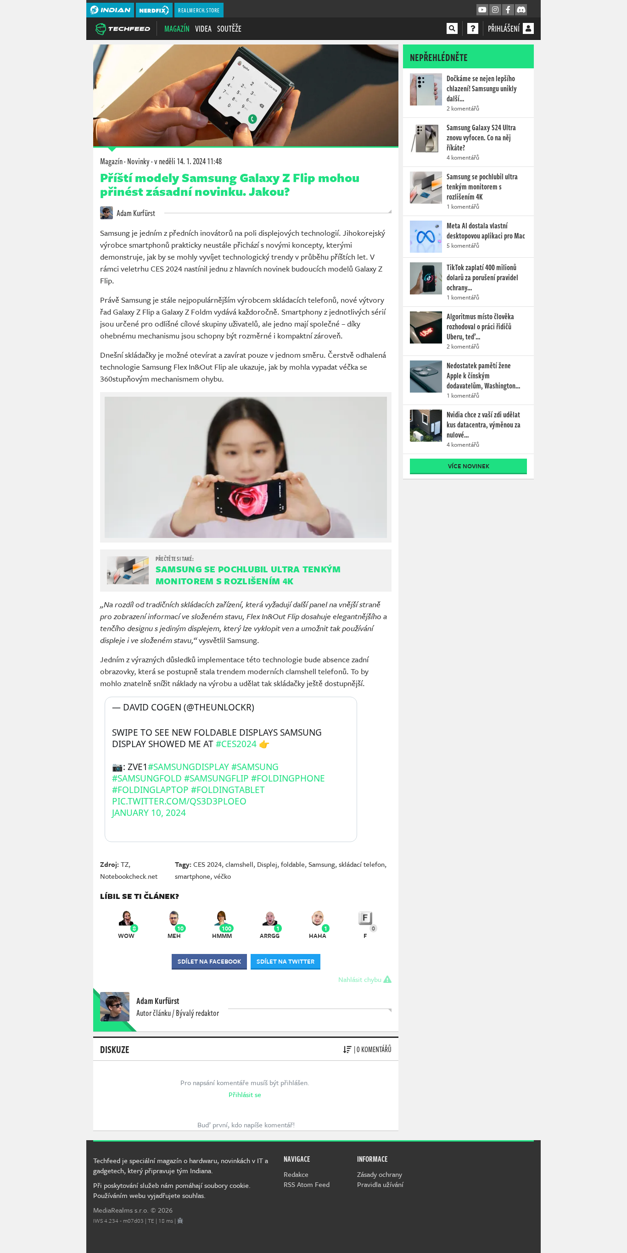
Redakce (296, 1174)
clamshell (239, 864)
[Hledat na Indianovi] (452, 28)
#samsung (255, 767)
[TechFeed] (122, 28)
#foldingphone (288, 778)
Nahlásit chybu (360, 979)
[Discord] (521, 10)
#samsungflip (216, 778)
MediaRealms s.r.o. (121, 1210)
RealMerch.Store (199, 10)
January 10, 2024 (149, 813)
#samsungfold (147, 778)
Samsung (321, 864)
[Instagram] (495, 10)
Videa (203, 28)
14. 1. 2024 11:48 (188, 161)
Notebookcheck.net (128, 876)
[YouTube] (482, 10)
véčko (222, 876)
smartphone (192, 876)
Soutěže (229, 28)
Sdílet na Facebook (209, 961)
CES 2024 (207, 864)
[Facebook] (508, 10)
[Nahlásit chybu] (180, 1220)
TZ (125, 864)
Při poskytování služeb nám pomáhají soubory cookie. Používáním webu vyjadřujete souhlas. (172, 1190)
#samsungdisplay (188, 767)
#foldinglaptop (150, 790)
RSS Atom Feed (307, 1184)
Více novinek (468, 466)
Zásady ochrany (379, 1174)
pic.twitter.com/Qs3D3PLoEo (179, 801)
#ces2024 (236, 744)
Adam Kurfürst (135, 213)
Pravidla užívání (380, 1184)
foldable (293, 864)
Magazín (177, 28)
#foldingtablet (228, 790)
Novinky (138, 161)
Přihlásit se (245, 1094)
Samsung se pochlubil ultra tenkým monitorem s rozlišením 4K (248, 575)
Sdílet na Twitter (285, 961)
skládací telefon (362, 864)
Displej (267, 864)
